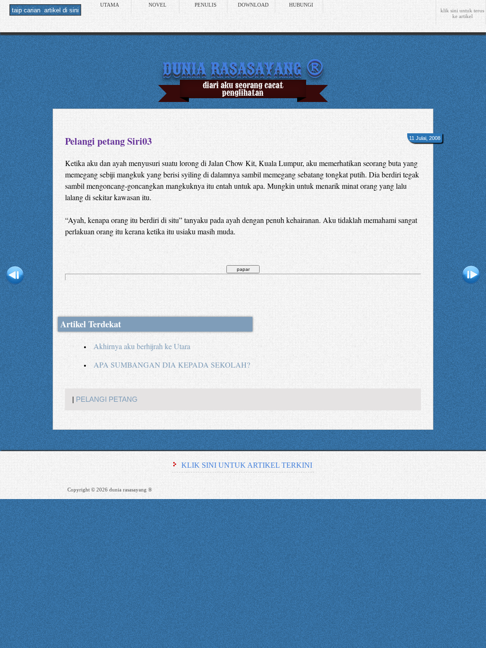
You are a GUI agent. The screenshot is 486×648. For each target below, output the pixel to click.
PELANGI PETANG (107, 399)
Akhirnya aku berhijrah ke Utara (141, 346)
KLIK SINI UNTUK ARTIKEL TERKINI (246, 465)
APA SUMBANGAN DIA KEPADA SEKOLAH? (171, 365)
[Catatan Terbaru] (15, 276)
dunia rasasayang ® (243, 67)
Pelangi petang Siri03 (108, 141)
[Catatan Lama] (471, 276)
